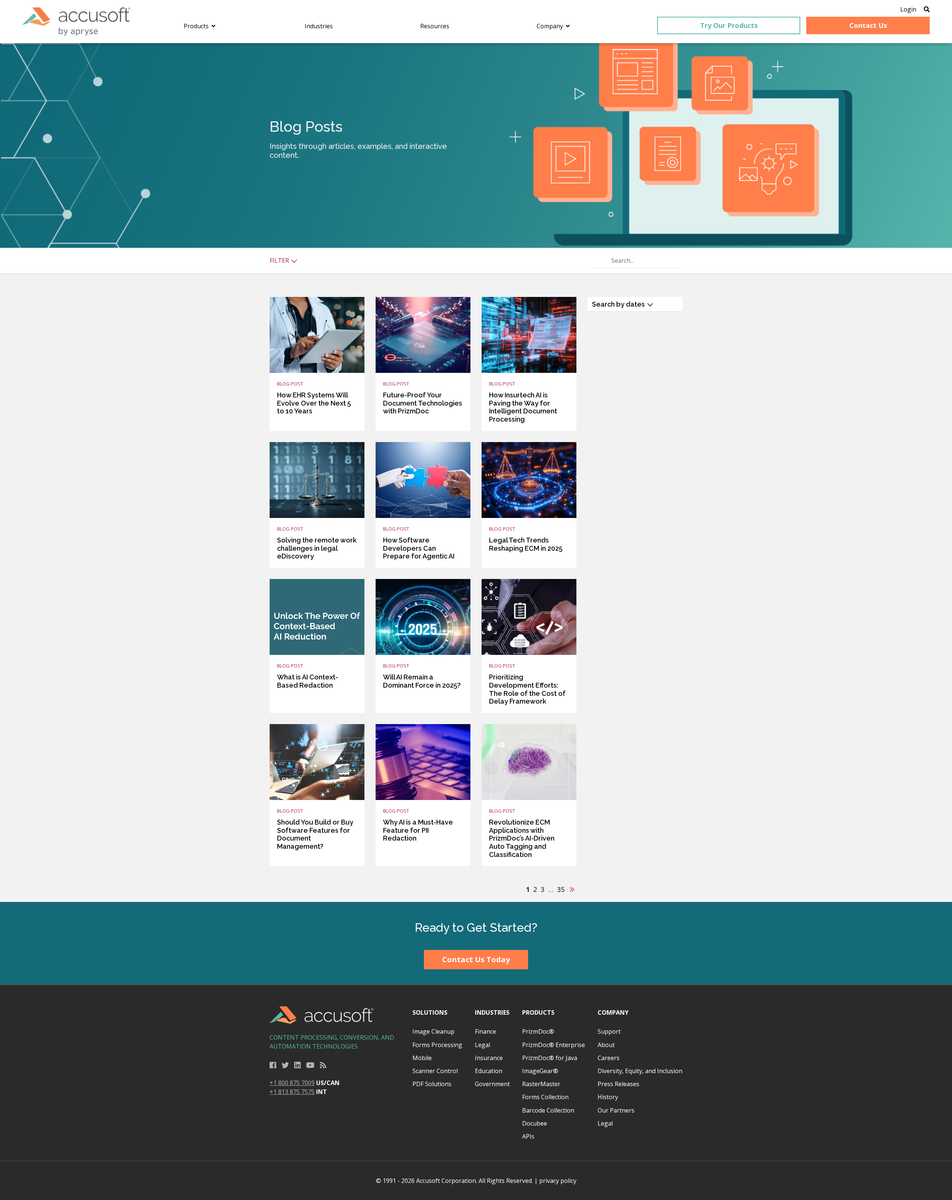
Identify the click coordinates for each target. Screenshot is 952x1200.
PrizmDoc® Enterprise (553, 1045)
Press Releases (618, 1084)
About (606, 1045)
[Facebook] (273, 1065)
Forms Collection (545, 1097)
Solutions (429, 1012)
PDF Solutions (431, 1084)
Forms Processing (437, 1045)
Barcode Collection (548, 1110)
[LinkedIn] (297, 1065)
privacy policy (557, 1181)
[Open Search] (927, 9)
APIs (528, 1136)
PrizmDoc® (538, 1031)
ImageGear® (540, 1071)
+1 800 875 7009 (292, 1083)
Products (538, 1012)
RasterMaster (541, 1084)
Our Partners (616, 1110)
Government (492, 1084)
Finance (485, 1031)
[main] (476, 472)
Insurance (489, 1058)
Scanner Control (435, 1071)
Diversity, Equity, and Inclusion (640, 1071)
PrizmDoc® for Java (549, 1058)
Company (613, 1012)
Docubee (534, 1123)
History (608, 1097)
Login (908, 9)
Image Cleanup (433, 1031)
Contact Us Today (476, 959)
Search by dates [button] (619, 304)
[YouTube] (310, 1065)
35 (561, 889)
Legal (482, 1045)
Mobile (422, 1058)
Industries (492, 1012)
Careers (609, 1058)
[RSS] (323, 1065)
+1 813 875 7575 (292, 1092)
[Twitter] (285, 1065)
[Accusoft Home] (76, 21)
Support (609, 1031)
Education (488, 1071)
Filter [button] (280, 260)
